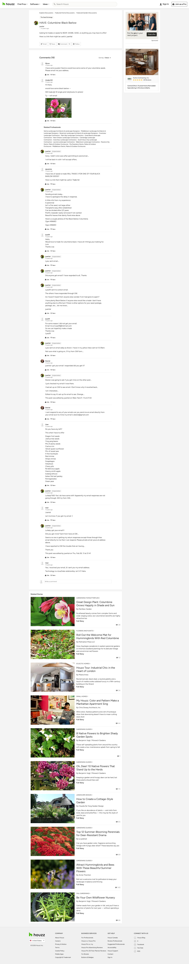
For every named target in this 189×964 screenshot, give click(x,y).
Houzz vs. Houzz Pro (88, 941)
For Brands (85, 954)
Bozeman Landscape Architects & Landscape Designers (79, 133)
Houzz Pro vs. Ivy (87, 944)
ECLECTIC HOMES (82, 664)
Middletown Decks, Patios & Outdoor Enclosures (69, 146)
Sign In (110, 957)
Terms (57, 947)
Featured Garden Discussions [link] (86, 13)
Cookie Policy (59, 951)
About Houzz (59, 938)
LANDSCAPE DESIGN (83, 795)
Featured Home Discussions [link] (65, 13)
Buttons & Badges (87, 957)
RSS (138, 951)
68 (119, 920)
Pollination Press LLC (87, 642)
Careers (58, 941)
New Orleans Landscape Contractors (66, 138)
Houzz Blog (141, 938)
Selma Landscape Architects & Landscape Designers (62, 131)
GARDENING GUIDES (84, 729)
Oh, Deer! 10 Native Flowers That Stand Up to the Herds (95, 768)
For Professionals (87, 938)
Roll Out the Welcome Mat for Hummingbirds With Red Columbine (97, 636)
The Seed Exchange (46, 17)
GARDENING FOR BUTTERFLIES (87, 598)
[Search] (54, 4)
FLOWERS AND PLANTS (84, 631)
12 (119, 658)
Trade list (76, 180)
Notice (64, 944)
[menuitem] (22, 4)
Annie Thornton (85, 875)
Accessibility (112, 947)
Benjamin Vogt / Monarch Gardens (92, 740)
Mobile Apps (59, 954)
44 (119, 723)
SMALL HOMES (81, 696)
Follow (77, 44)
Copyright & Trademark (63, 957)
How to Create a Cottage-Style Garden (94, 800)
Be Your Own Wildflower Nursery (95, 897)
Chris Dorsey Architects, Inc (90, 707)
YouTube (140, 948)
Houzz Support (113, 951)
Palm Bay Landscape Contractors (72, 135)
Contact (110, 954)
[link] (145, 80)
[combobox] (84, 4)
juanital (69, 36)
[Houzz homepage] (8, 3)
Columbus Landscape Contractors (65, 140)
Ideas (45, 4)
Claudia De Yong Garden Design (91, 806)
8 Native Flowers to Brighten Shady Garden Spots (97, 735)
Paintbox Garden (85, 609)
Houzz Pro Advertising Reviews (92, 947)
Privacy (57, 944)
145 (118, 887)
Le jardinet (83, 839)
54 (119, 690)
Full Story (80, 621)
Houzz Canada (113, 938)
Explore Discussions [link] (46, 13)
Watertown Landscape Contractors (88, 142)
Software (34, 4)
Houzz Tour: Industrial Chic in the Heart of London (95, 669)
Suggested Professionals (116, 944)
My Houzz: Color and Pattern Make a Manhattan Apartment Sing (97, 702)
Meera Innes (83, 675)
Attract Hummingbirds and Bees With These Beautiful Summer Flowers (95, 868)
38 (119, 625)
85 (119, 822)
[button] (105, 57)
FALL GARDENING (82, 893)
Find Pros (22, 4)
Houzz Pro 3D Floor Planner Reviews (93, 951)
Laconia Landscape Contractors (64, 142)
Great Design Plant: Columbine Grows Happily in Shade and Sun (95, 603)
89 (119, 855)
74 (119, 789)
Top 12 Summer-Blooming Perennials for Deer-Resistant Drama (98, 833)
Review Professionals (115, 941)
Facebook (140, 944)
